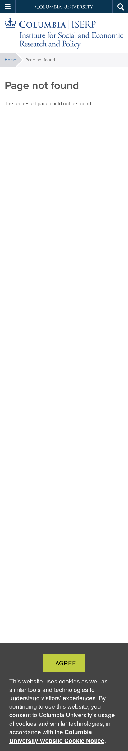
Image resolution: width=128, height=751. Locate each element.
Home (10, 60)
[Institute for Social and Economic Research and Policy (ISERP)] (64, 33)
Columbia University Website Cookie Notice (56, 736)
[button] (8, 6)
